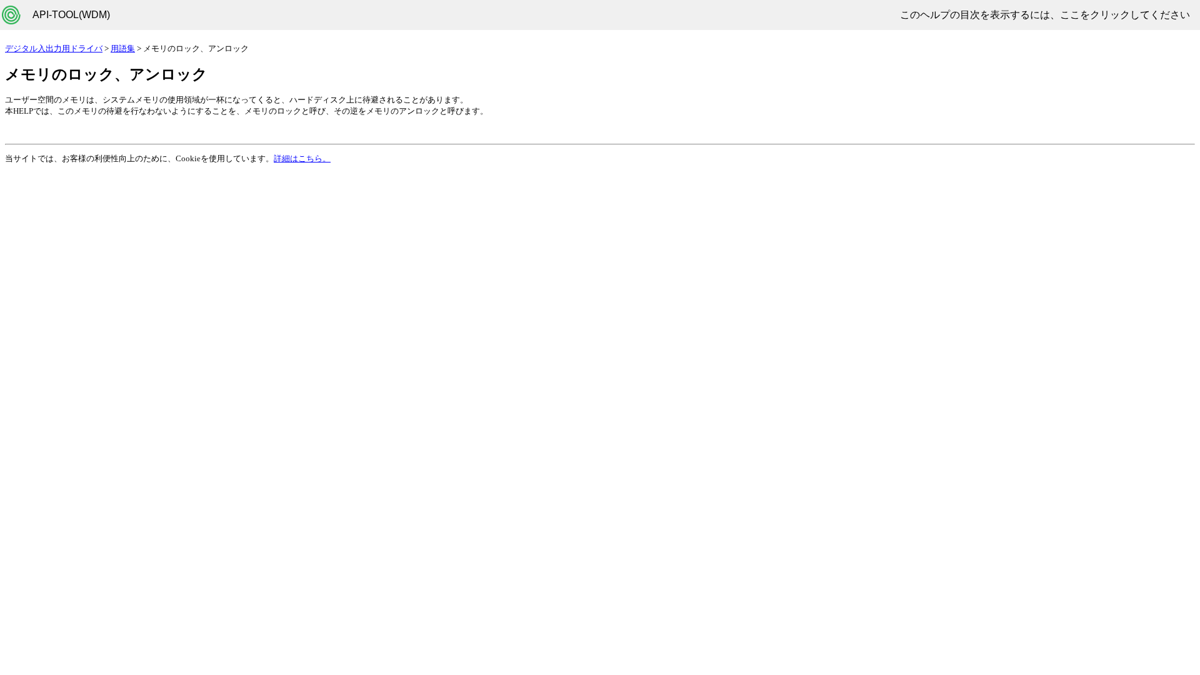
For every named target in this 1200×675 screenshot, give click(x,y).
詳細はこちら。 (302, 158)
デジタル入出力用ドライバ (53, 48)
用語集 (123, 48)
